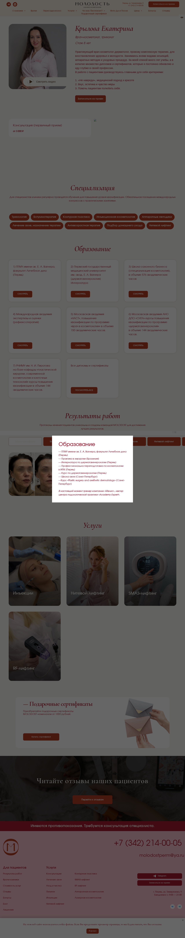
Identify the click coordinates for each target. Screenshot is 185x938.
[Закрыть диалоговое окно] (128, 440)
